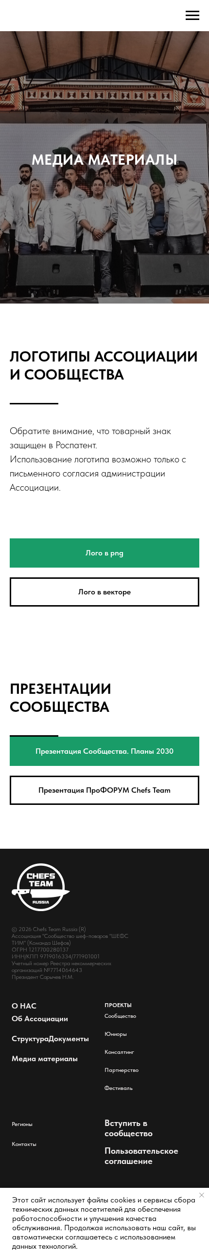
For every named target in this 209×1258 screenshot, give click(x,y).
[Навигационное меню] (192, 15)
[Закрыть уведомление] (202, 1195)
